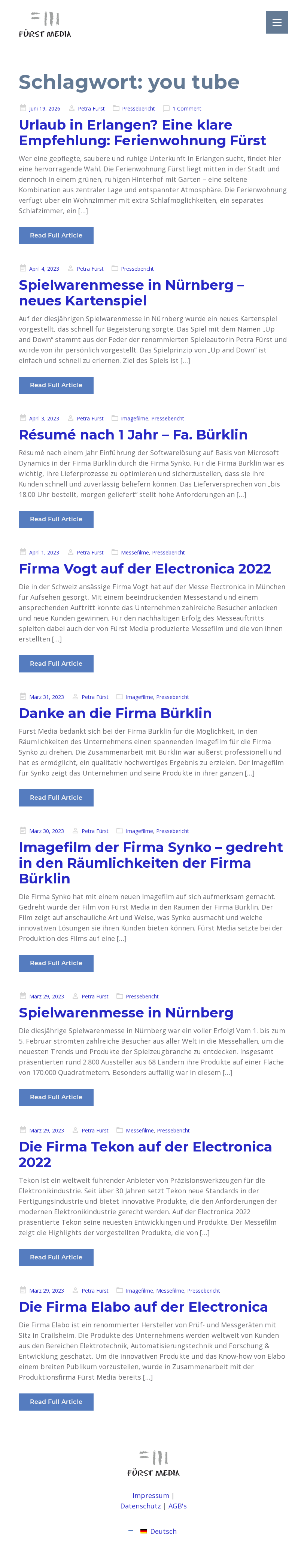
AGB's (177, 1505)
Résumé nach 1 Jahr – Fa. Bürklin (133, 434)
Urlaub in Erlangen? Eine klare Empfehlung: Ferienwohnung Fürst (142, 132)
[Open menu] (277, 22)
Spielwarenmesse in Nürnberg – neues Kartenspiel (131, 293)
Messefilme (135, 552)
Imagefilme (134, 418)
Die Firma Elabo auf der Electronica (143, 1307)
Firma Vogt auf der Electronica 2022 (145, 568)
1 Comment (187, 108)
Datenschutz (140, 1505)
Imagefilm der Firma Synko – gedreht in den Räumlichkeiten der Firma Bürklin (151, 863)
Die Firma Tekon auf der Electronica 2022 (145, 1154)
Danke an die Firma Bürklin (115, 713)
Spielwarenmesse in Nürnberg (126, 1012)
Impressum (151, 1495)
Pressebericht (138, 108)
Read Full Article (56, 235)
